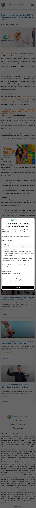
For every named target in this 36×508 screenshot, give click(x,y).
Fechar (18, 287)
